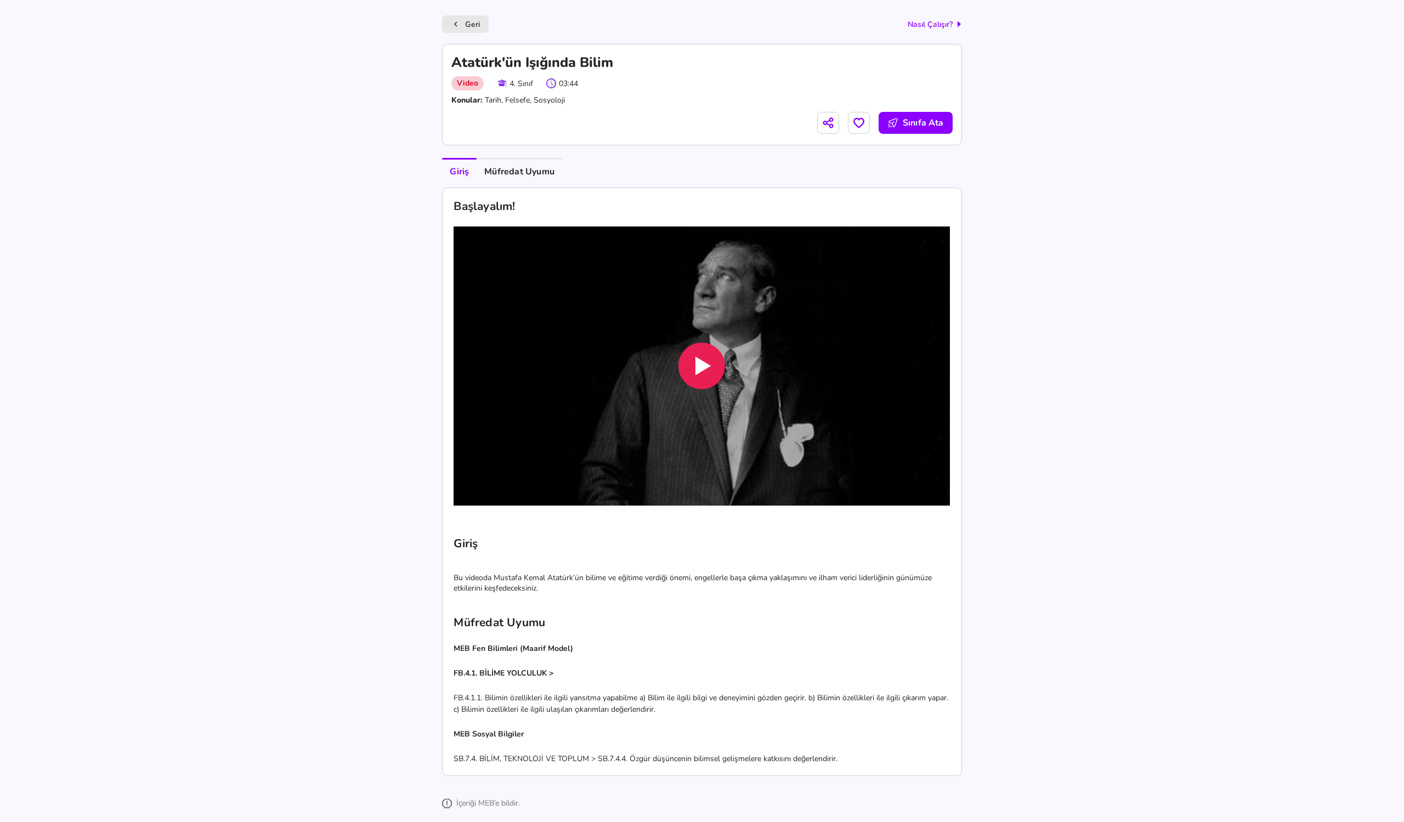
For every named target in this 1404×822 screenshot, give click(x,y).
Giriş (459, 172)
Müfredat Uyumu (519, 172)
